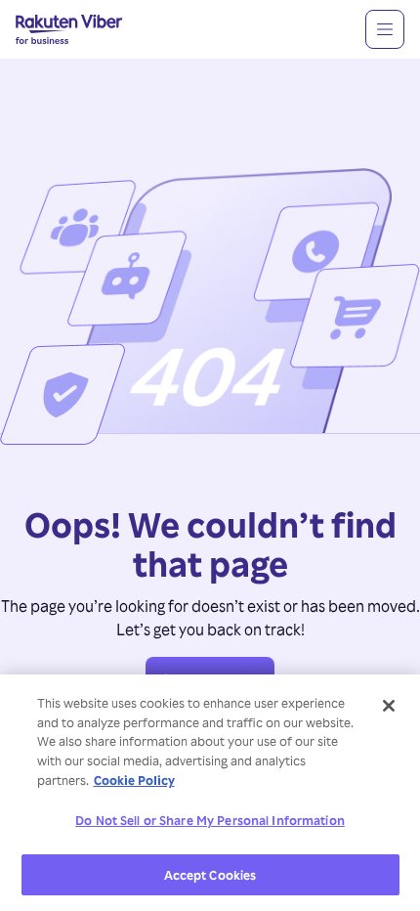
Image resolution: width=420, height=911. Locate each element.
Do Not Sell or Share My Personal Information (210, 819)
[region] (210, 792)
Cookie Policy (134, 779)
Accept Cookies (210, 874)
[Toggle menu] (384, 29)
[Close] (388, 705)
